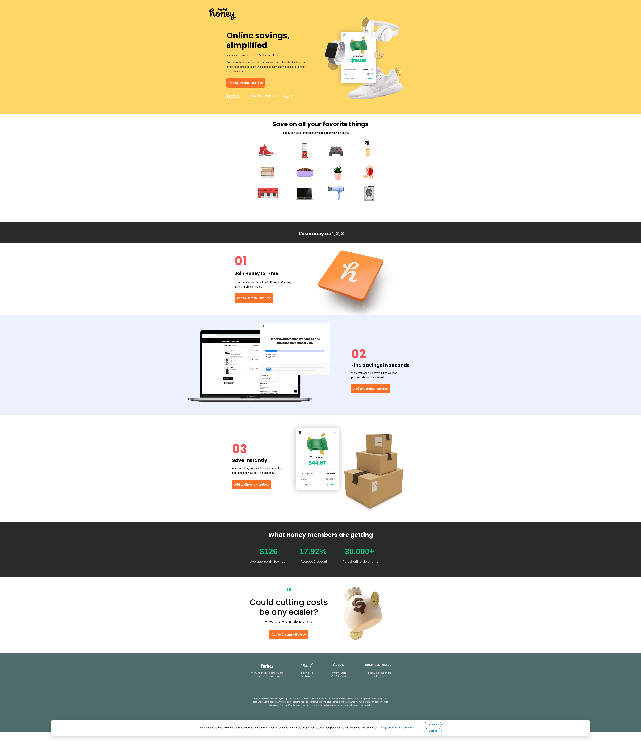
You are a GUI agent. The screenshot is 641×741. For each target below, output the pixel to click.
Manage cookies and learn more (396, 727)
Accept (433, 724)
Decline (433, 730)
